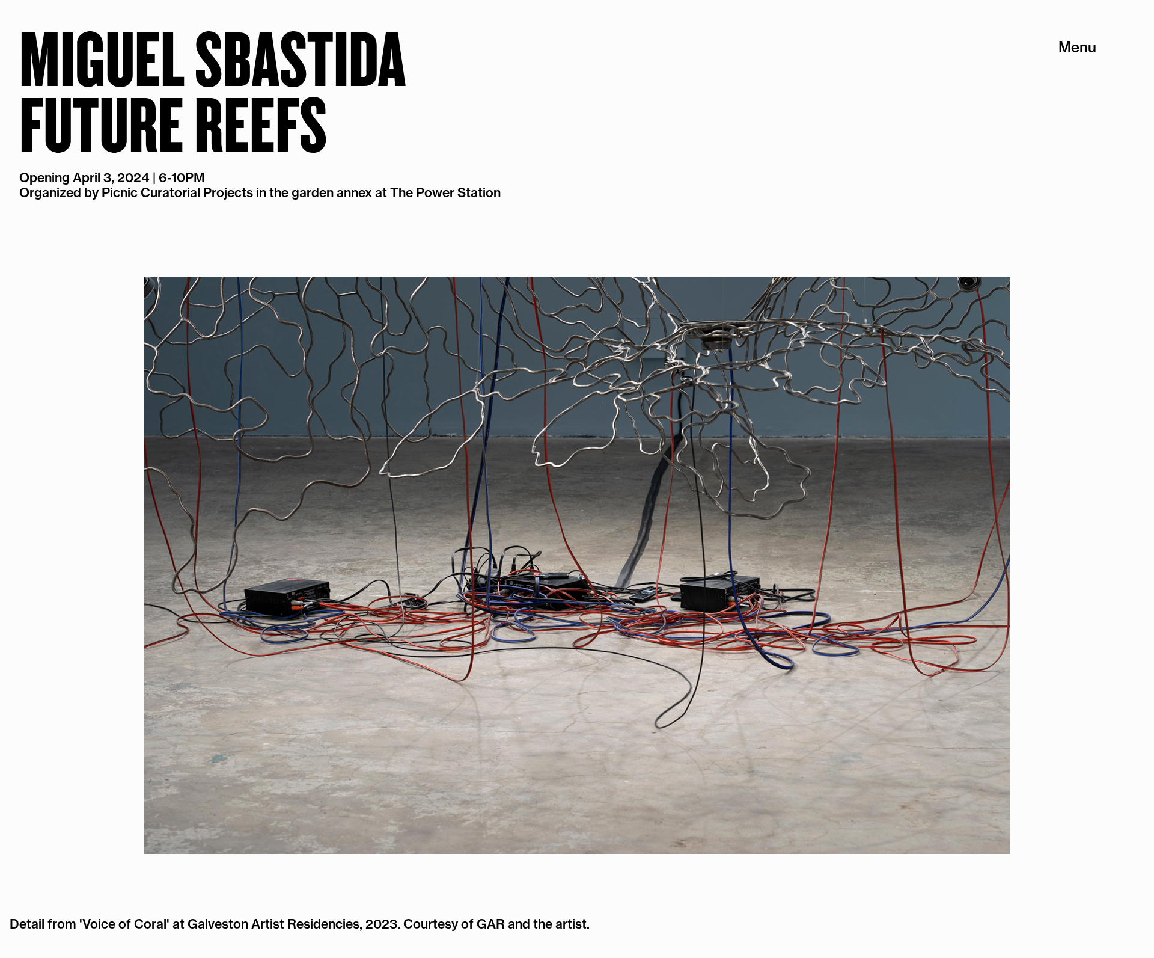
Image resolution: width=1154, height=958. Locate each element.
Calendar (1064, 81)
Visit (1081, 99)
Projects (1067, 47)
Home (1075, 116)
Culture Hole (1053, 133)
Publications (1053, 64)
